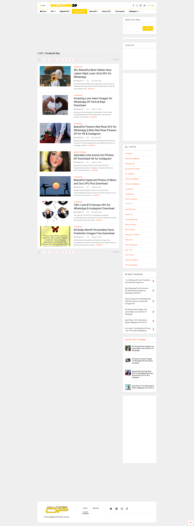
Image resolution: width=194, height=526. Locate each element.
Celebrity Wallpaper (132, 179)
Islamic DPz (106, 11)
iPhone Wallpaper (131, 265)
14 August (128, 154)
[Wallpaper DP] (63, 6)
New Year (128, 250)
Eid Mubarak (129, 194)
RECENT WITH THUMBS (135, 340)
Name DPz (93, 11)
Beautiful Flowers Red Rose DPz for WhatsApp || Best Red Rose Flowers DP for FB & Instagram (95, 130)
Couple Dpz (129, 189)
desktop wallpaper (131, 260)
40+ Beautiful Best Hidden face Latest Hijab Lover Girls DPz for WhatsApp (92, 73)
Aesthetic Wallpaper (80, 152)
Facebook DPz (79, 11)
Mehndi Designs (130, 225)
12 (71, 60)
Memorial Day (130, 230)
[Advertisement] (78, 33)
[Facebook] (133, 5)
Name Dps (129, 240)
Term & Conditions (85, 512)
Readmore (91, 89)
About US (96, 508)
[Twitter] (144, 5)
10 (59, 60)
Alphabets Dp (130, 164)
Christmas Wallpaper (132, 184)
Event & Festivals (131, 199)
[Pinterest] (141, 5)
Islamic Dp (129, 214)
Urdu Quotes (120, 11)
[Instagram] (137, 5)
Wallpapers (133, 11)
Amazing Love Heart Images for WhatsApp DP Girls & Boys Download (93, 102)
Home (44, 11)
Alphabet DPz (65, 11)
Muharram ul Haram (132, 235)
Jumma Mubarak (131, 219)
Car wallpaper (130, 174)
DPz (52, 11)
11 (65, 60)
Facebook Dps (78, 67)
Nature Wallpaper (131, 245)
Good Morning (130, 209)
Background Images (132, 169)
